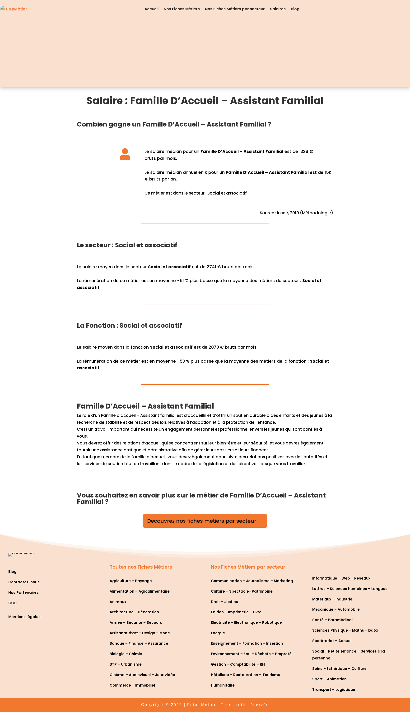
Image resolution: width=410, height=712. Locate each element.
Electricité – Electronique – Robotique (246, 622)
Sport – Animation (329, 679)
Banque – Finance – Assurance (139, 643)
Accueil (151, 9)
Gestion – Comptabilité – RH (238, 664)
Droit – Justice (224, 601)
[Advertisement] (205, 53)
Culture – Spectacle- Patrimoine (242, 591)
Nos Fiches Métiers (182, 9)
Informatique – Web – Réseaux (341, 578)
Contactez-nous (24, 582)
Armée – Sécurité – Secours (136, 622)
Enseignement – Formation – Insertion (247, 643)
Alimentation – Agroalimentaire (140, 591)
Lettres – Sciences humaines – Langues (349, 588)
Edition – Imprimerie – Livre (236, 612)
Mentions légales (24, 616)
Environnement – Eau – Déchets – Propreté (251, 653)
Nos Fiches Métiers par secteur (235, 9)
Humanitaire (223, 685)
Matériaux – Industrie (332, 599)
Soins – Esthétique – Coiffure (339, 668)
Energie (218, 632)
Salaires (278, 9)
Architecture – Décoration (134, 612)
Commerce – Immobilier (132, 685)
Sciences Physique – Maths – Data (345, 630)
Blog (295, 9)
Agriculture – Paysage (131, 580)
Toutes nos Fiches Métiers (141, 567)
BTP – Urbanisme (126, 664)
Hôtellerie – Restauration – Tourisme (245, 674)
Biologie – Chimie (126, 653)
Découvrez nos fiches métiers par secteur (201, 521)
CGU (12, 602)
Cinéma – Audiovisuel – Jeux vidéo (142, 674)
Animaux (118, 601)
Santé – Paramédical (332, 619)
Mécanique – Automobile (336, 609)
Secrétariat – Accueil (332, 640)
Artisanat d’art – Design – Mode (140, 632)
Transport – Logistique (333, 689)
